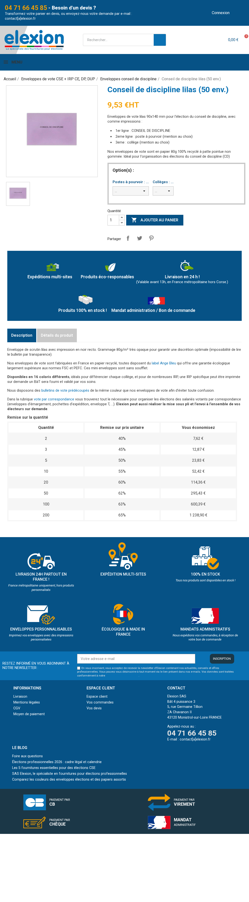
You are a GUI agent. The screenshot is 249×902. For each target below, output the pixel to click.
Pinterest (151, 238)
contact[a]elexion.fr (20, 18)
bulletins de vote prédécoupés (65, 390)
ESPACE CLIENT (101, 688)
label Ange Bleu (164, 363)
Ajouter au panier (154, 220)
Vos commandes (100, 702)
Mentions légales (26, 702)
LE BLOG (19, 747)
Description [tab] (21, 335)
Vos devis (94, 708)
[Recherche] (160, 40)
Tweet (139, 238)
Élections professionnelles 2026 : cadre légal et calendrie (57, 762)
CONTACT (176, 688)
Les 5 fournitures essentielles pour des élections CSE (54, 768)
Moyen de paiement (29, 714)
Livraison (20, 697)
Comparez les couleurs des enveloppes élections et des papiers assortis (69, 779)
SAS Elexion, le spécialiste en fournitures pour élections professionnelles (69, 774)
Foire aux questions (27, 756)
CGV (16, 708)
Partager (128, 238)
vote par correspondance (54, 399)
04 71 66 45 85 (26, 7)
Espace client (97, 697)
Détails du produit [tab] (57, 335)
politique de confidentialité (122, 675)
